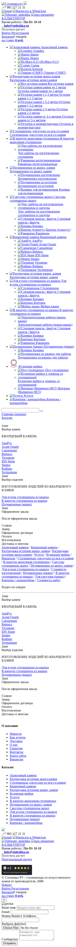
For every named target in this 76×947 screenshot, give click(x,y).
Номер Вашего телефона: (19, 916)
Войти (6, 33)
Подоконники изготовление (37, 178)
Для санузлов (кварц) (49, 576)
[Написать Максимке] (42, 14)
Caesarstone (45, 248)
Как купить (18, 737)
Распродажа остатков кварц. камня (34, 277)
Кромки (38, 299)
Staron (34, 54)
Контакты (16, 752)
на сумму (13, 40)
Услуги (28, 395)
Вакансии (8, 558)
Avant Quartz (47, 244)
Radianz (37, 266)
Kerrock (37, 69)
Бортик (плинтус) (58, 229)
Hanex (34, 58)
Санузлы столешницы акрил (29, 808)
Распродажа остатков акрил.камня (33, 80)
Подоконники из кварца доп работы (43, 357)
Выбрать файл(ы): (14, 924)
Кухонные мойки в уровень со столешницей (39, 382)
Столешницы (49, 288)
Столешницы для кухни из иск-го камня (38, 135)
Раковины (42, 233)
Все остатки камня (60, 83)
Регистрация (20, 33)
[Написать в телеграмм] (16, 14)
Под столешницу (57, 370)
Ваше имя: (9, 907)
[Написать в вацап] (29, 11)
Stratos (35, 259)
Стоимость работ (48, 580)
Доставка (16, 741)
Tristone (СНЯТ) (55, 72)
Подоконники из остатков (36, 186)
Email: (6, 912)
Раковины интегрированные (37, 164)
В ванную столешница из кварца (24, 500)
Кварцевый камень (53, 237)
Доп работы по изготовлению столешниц (38, 154)
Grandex (38, 51)
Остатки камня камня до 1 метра (40, 91)
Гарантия (16, 748)
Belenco (37, 251)
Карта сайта (18, 755)
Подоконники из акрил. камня (31, 171)
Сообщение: (10, 939)
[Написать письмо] (7, 11)
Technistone (45, 270)
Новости (16, 733)
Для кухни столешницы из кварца (38, 282)
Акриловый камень (54, 47)
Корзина (7, 36)
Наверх (7, 885)
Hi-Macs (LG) (49, 61)
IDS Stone (42, 255)
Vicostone (41, 262)
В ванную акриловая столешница (26, 562)
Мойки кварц (50, 306)
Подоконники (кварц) (59, 346)
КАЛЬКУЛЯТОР (13, 18)
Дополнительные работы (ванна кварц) (45, 324)
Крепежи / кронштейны (18, 580)
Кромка (37, 226)
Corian (35, 65)
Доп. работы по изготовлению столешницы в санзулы (39, 213)
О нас (14, 744)
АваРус (37, 240)
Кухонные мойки (30, 366)
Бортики (39, 302)
